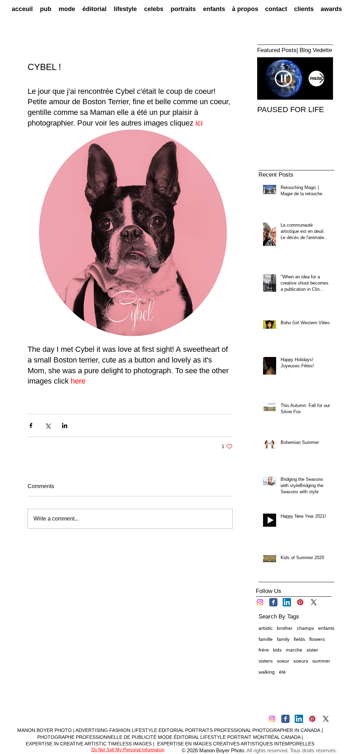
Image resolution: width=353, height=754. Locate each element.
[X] (314, 602)
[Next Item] (322, 78)
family (283, 639)
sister (312, 650)
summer (321, 661)
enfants (326, 628)
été (282, 672)
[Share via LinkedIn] (64, 425)
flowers (317, 639)
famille (266, 639)
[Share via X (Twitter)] (47, 425)
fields (299, 639)
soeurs (300, 661)
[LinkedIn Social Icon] (287, 602)
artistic (266, 628)
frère (264, 650)
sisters (266, 661)
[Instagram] (260, 602)
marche (294, 650)
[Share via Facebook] (31, 425)
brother (285, 628)
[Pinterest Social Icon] (300, 602)
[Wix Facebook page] (273, 602)
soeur (283, 661)
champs (305, 628)
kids (277, 650)
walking (267, 672)
